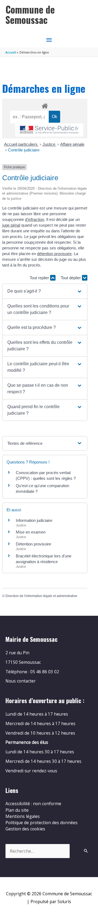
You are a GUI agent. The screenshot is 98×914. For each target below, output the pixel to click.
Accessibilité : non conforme (33, 804)
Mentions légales (22, 816)
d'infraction (34, 219)
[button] (44, 291)
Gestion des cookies (25, 829)
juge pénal (11, 225)
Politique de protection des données (41, 823)
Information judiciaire (34, 520)
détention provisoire (54, 253)
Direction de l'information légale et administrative (41, 596)
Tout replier (40, 277)
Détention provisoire (33, 544)
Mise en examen (30, 532)
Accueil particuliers (21, 144)
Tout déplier (71, 277)
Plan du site (17, 810)
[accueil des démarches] (44, 105)
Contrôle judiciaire (23, 150)
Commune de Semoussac (30, 14)
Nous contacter (20, 681)
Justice (49, 144)
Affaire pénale (72, 144)
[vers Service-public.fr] (49, 130)
